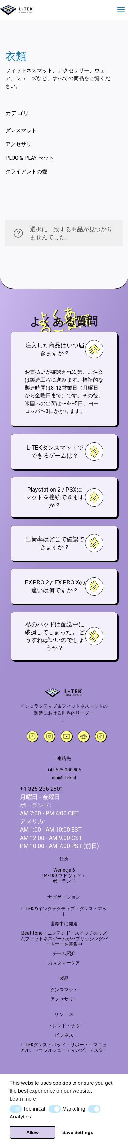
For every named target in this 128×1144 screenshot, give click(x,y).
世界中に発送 (64, 923)
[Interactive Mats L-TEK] (16, 10)
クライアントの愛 (26, 171)
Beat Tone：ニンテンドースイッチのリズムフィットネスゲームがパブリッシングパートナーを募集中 (64, 938)
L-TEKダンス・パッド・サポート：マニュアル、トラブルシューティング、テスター (64, 1047)
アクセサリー (21, 144)
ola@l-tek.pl (64, 777)
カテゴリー (20, 113)
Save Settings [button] (77, 1132)
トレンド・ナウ (64, 1025)
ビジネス (64, 1035)
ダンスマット (21, 130)
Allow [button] (32, 1132)
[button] (16, 1109)
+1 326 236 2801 (41, 788)
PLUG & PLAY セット (29, 158)
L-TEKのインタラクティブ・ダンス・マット (64, 911)
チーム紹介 (64, 953)
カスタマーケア (64, 962)
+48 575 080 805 (64, 769)
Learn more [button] (23, 1098)
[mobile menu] (119, 9)
